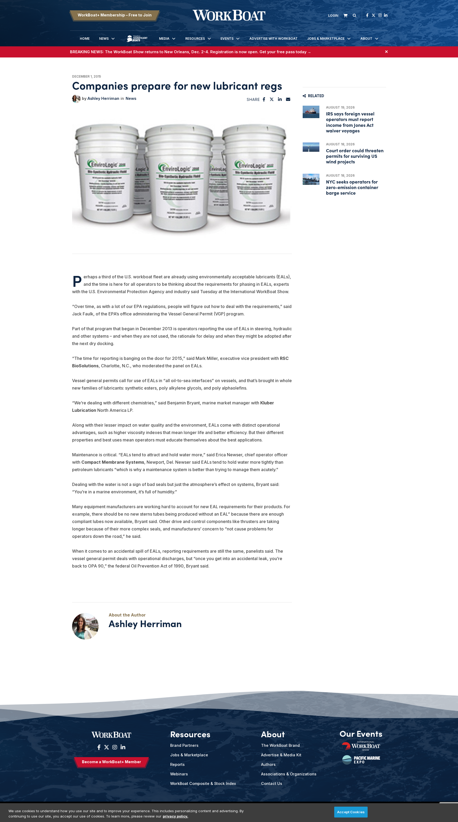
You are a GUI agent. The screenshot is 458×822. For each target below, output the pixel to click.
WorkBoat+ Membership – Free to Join (115, 15)
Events (227, 39)
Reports (177, 764)
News (104, 39)
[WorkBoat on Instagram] (380, 15)
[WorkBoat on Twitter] (373, 15)
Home (85, 39)
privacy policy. (175, 816)
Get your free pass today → (285, 52)
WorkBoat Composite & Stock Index (203, 783)
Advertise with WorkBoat (273, 39)
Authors (268, 764)
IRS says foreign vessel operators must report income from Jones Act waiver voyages (350, 122)
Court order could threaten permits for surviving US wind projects (355, 156)
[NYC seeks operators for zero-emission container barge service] (311, 179)
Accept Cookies (351, 812)
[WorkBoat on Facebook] (367, 15)
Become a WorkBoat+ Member (111, 762)
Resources (195, 39)
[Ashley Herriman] (76, 99)
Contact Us (271, 783)
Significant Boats (137, 42)
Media (164, 39)
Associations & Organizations (288, 774)
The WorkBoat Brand (280, 745)
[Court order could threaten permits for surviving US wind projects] (311, 147)
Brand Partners (184, 745)
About (366, 39)
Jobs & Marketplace (326, 39)
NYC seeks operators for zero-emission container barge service (352, 187)
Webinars (179, 774)
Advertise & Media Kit (281, 755)
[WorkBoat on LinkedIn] (385, 15)
